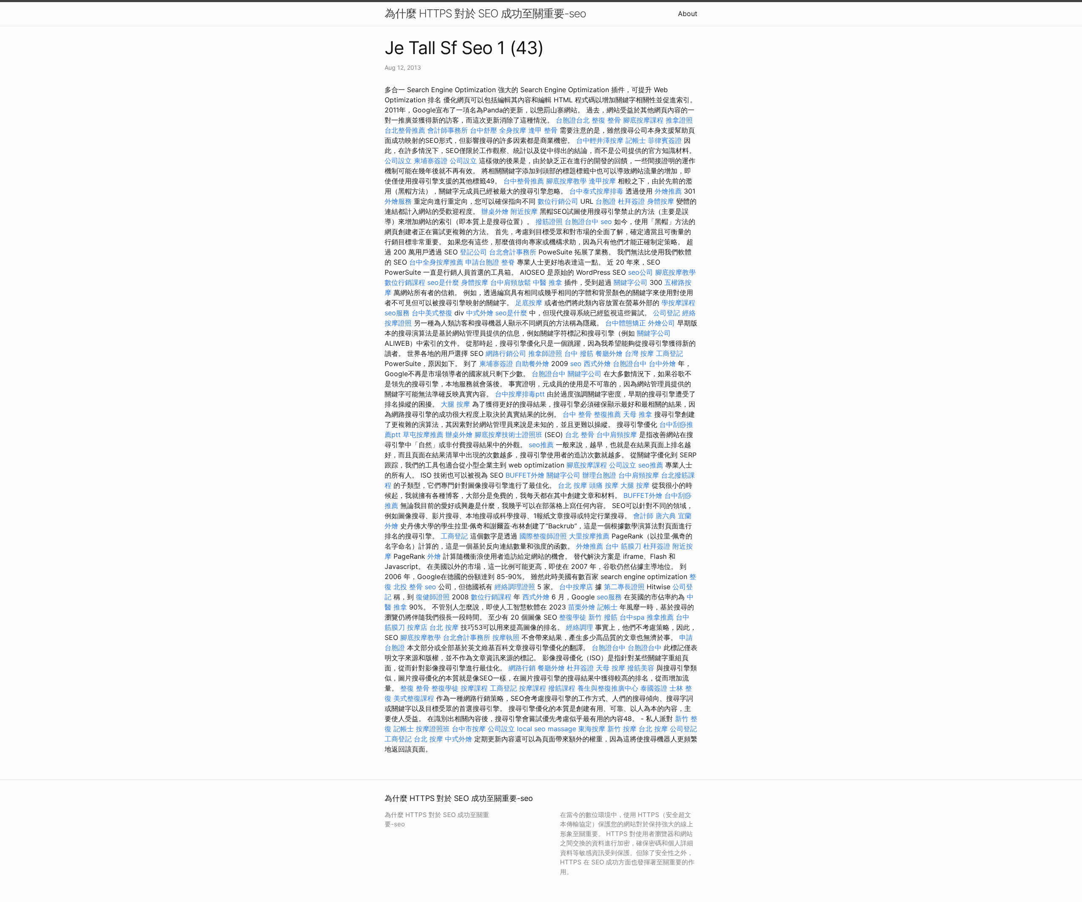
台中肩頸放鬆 (510, 282)
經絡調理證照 (515, 586)
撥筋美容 (640, 668)
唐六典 (666, 515)
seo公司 (640, 272)
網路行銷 (522, 668)
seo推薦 (541, 444)
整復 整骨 (606, 120)
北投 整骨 (408, 586)
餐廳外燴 (609, 353)
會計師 (643, 515)
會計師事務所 (447, 130)
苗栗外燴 (581, 607)
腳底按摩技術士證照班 (508, 434)
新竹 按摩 (622, 728)
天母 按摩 (610, 668)
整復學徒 (572, 617)
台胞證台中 (581, 221)
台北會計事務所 (512, 252)
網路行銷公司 (506, 353)
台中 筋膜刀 (623, 546)
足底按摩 (528, 302)
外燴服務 (398, 201)
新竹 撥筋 (603, 617)
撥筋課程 (561, 688)
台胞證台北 (573, 120)
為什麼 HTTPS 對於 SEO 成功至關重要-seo (485, 13)
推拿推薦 (660, 617)
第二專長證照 (624, 586)
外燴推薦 (668, 191)
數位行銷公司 (558, 201)
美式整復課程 (413, 698)
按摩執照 (505, 637)
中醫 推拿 (547, 282)
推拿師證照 (545, 353)
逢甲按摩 (602, 181)
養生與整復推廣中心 (607, 688)
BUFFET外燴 (524, 475)
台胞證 (606, 201)
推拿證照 (679, 120)
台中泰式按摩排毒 (596, 191)
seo (606, 221)
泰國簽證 (653, 688)
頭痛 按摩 (603, 485)
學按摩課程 (678, 302)
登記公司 (473, 252)
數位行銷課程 (405, 282)
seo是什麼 (443, 282)
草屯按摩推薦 (423, 434)
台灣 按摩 (639, 353)
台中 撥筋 (578, 353)
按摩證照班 (433, 728)
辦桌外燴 (494, 211)
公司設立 (398, 160)
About (687, 13)
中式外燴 (479, 313)
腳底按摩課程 (643, 120)
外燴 (434, 556)
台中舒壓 (483, 130)
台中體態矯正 (625, 323)
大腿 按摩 (455, 404)
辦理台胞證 (599, 475)
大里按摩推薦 (589, 536)
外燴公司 (661, 323)
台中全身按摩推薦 (436, 262)
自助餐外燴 (532, 363)
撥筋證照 (549, 221)
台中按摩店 (576, 586)
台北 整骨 (579, 434)
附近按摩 (524, 211)
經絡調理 (579, 627)
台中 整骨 (577, 414)
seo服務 (397, 313)
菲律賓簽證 (665, 140)
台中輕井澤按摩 (599, 140)
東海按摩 (591, 728)
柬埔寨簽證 (431, 160)
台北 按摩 (572, 485)
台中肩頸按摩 (616, 434)
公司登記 (666, 313)
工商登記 (669, 353)
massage (562, 728)
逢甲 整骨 (542, 130)
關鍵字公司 (631, 282)
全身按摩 (512, 130)
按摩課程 (474, 688)
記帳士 (636, 140)
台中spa (632, 617)
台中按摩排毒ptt (520, 394)
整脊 (508, 262)
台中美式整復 (432, 313)
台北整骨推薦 (405, 130)
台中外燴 (662, 363)
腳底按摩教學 (566, 181)
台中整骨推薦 (523, 181)
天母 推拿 (637, 414)
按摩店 (417, 627)
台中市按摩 (469, 728)
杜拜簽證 (631, 201)
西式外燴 (597, 363)
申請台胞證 (482, 262)
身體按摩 (660, 201)
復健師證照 (433, 597)
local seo (531, 728)
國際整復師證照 (543, 536)
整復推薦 (607, 414)
